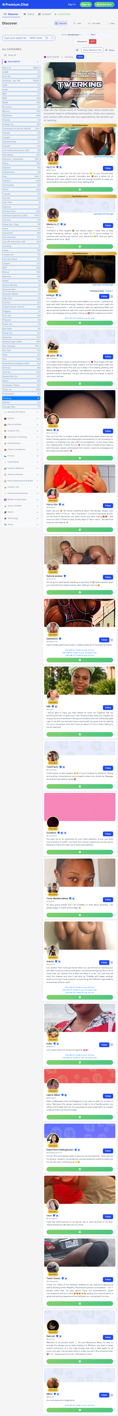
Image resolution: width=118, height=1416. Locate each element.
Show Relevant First (92, 50)
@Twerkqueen (52, 1281)
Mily (48, 706)
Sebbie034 (52, 638)
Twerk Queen (53, 1278)
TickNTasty (52, 767)
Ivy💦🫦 (51, 167)
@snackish (50, 964)
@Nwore (49, 709)
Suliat (49, 1043)
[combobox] (99, 35)
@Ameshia (50, 507)
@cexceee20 (51, 1218)
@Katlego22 (51, 298)
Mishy (49, 1394)
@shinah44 (51, 579)
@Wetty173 (50, 1046)
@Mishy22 (50, 1397)
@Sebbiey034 (52, 641)
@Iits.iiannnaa (52, 433)
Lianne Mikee (53, 1095)
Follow (80, 57)
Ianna (49, 430)
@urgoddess (51, 836)
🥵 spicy (51, 355)
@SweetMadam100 (54, 1153)
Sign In (72, 4)
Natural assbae (54, 576)
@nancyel (50, 1339)
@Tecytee (50, 901)
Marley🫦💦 (53, 224)
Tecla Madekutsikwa (57, 898)
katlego (50, 295)
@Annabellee (51, 358)
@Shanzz (50, 227)
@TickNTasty (51, 770)
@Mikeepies (51, 1098)
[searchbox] (104, 35)
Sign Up (86, 4)
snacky (50, 961)
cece (49, 1215)
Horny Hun (52, 504)
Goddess (51, 832)
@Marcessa (51, 170)
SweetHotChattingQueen (60, 1149)
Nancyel (50, 1336)
